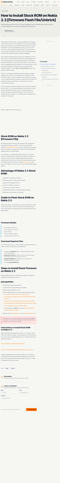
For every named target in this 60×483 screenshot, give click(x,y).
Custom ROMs (36, 5)
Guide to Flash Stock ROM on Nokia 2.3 (48, 68)
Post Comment (32, 409)
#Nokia (7, 368)
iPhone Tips (48, 5)
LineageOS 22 (17, 5)
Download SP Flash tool (10, 255)
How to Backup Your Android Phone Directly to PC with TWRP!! (20, 303)
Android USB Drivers (14, 262)
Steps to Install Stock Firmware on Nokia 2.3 (49, 74)
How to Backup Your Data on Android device (15, 305)
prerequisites (44, 76)
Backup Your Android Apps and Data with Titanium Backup (19, 301)
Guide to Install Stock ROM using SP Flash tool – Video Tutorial (17, 349)
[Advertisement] (49, 49)
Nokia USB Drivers (15, 313)
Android (22, 1)
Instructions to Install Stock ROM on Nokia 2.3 (50, 80)
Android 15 (11, 5)
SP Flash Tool (25, 162)
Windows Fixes (54, 5)
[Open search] (54, 2)
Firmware (42, 5)
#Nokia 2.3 (13, 368)
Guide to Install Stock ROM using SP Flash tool (13, 343)
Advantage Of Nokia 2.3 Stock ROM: (48, 66)
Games (27, 1)
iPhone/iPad (33, 1)
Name (2, 390)
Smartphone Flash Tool (12, 147)
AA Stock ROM (5, 11)
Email (20, 390)
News (18, 1)
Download (13, 251)
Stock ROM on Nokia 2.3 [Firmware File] (48, 64)
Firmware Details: (45, 70)
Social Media (40, 1)
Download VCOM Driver (10, 258)
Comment (3, 395)
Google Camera (29, 5)
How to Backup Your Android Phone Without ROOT (17, 294)
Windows (47, 1)
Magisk (23, 5)
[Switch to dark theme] (58, 2)
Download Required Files (47, 72)
